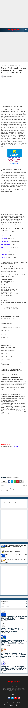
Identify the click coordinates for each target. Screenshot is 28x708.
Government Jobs (14, 606)
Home (2, 64)
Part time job (7, 64)
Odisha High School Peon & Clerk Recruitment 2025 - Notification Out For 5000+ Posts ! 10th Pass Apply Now (16, 556)
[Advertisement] (14, 14)
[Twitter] (12, 481)
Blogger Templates (12, 704)
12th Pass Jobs (14, 603)
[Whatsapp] (15, 481)
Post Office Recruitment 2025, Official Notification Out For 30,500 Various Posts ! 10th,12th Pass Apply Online (16, 561)
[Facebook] (9, 481)
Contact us (18, 702)
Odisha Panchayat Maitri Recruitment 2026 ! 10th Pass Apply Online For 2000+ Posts (15, 550)
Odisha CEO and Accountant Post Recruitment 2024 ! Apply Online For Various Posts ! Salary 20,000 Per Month (14, 669)
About (13, 702)
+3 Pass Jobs (9, 477)
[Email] (20, 481)
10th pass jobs (14, 601)
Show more (24, 498)
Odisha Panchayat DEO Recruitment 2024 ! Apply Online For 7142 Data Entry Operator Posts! (15, 546)
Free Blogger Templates (18, 704)
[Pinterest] (17, 481)
